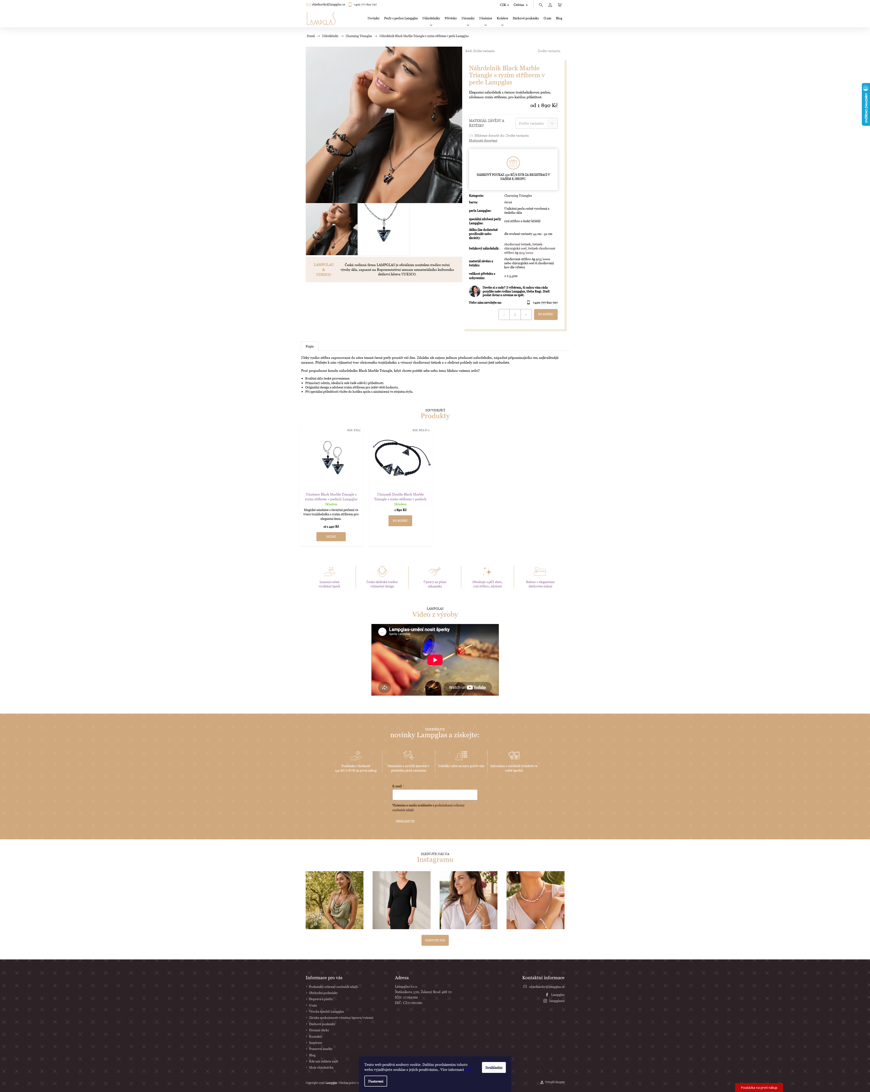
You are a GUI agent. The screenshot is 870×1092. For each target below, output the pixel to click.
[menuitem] (373, 18)
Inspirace (315, 1042)
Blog (312, 1055)
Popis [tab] (310, 346)
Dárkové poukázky (322, 1024)
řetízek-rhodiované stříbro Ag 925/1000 (529, 250)
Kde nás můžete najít (323, 1061)
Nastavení (375, 1081)
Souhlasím (493, 1067)
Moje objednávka (321, 1067)
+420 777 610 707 (365, 4)
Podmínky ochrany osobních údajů (333, 987)
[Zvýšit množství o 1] (526, 314)
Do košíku (545, 314)
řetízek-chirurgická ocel (523, 246)
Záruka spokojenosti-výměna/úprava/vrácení (341, 1017)
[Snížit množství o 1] (504, 314)
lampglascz (557, 1001)
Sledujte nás (435, 940)
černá (508, 202)
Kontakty (315, 1036)
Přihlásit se (405, 821)
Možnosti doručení (483, 140)
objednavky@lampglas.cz (328, 4)
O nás (313, 1005)
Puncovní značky (321, 1049)
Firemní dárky (319, 1030)
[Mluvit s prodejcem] (513, 291)
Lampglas (558, 994)
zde (467, 1069)
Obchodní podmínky (323, 993)
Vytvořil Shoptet (555, 1082)
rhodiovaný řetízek (517, 244)
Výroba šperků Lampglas (326, 1011)
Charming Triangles (518, 195)
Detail (331, 536)
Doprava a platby (321, 999)
